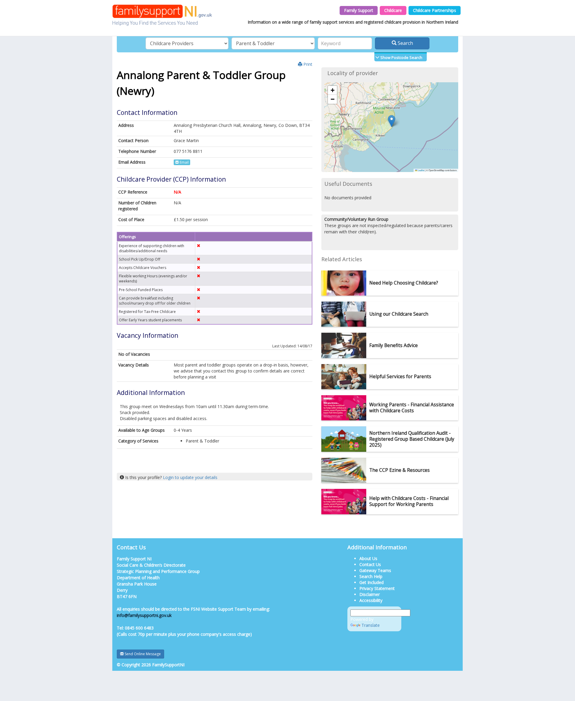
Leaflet (420, 170)
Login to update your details (190, 477)
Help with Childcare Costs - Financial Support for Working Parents (409, 501)
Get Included (371, 582)
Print (307, 64)
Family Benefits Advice (393, 345)
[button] (391, 121)
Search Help (370, 576)
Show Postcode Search (400, 57)
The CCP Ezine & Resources (399, 470)
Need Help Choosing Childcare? (403, 283)
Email (184, 162)
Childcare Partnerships (434, 10)
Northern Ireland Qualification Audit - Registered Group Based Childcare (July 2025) (411, 439)
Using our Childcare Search (398, 314)
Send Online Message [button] (142, 653)
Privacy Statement (377, 588)
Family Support (358, 10)
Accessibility (370, 600)
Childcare (393, 10)
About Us (368, 558)
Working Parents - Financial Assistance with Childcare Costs (411, 408)
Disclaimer (369, 594)
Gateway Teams (375, 570)
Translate (370, 625)
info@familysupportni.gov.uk (144, 615)
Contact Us (370, 564)
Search (405, 43)
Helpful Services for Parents (400, 376)
